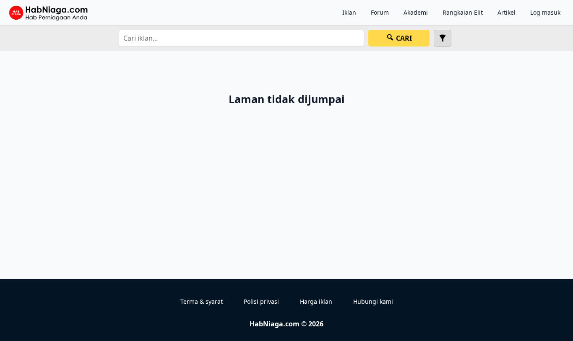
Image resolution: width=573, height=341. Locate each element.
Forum (380, 12)
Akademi (416, 12)
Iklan (349, 12)
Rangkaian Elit (463, 12)
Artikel (506, 12)
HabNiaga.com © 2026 (286, 323)
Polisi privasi (261, 301)
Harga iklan (316, 301)
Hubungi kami (373, 301)
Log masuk (545, 12)
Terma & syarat (201, 301)
